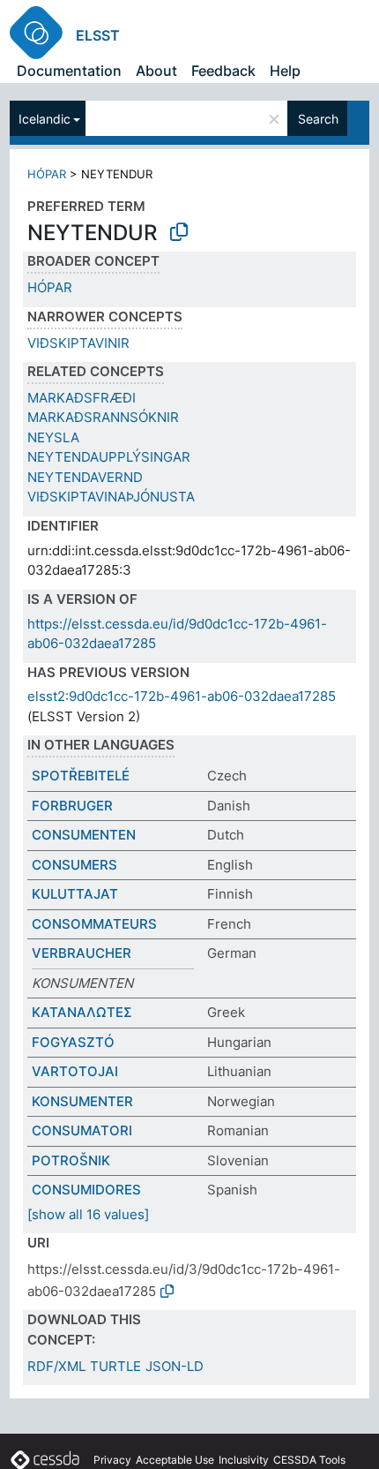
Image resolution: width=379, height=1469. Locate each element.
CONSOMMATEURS (94, 923)
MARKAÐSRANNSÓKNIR (103, 417)
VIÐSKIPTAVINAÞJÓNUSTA (111, 496)
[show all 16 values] (88, 1214)
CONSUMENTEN (84, 834)
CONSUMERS (74, 864)
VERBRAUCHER (81, 953)
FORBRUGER (72, 805)
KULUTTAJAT (75, 893)
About (156, 70)
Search (318, 118)
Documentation (69, 70)
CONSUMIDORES (86, 1189)
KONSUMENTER (82, 1101)
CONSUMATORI (82, 1130)
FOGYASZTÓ (73, 1042)
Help (285, 70)
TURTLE (115, 1366)
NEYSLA (53, 437)
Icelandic (45, 118)
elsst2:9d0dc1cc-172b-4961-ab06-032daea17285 (181, 696)
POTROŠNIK (71, 1160)
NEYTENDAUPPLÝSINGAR (108, 456)
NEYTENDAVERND (85, 477)
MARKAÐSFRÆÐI (81, 397)
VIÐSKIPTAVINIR (78, 343)
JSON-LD (174, 1366)
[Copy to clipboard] (179, 232)
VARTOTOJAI (75, 1071)
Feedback (223, 70)
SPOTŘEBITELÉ (81, 775)
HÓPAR (46, 174)
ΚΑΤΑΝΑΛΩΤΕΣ (82, 1012)
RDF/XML (56, 1366)
